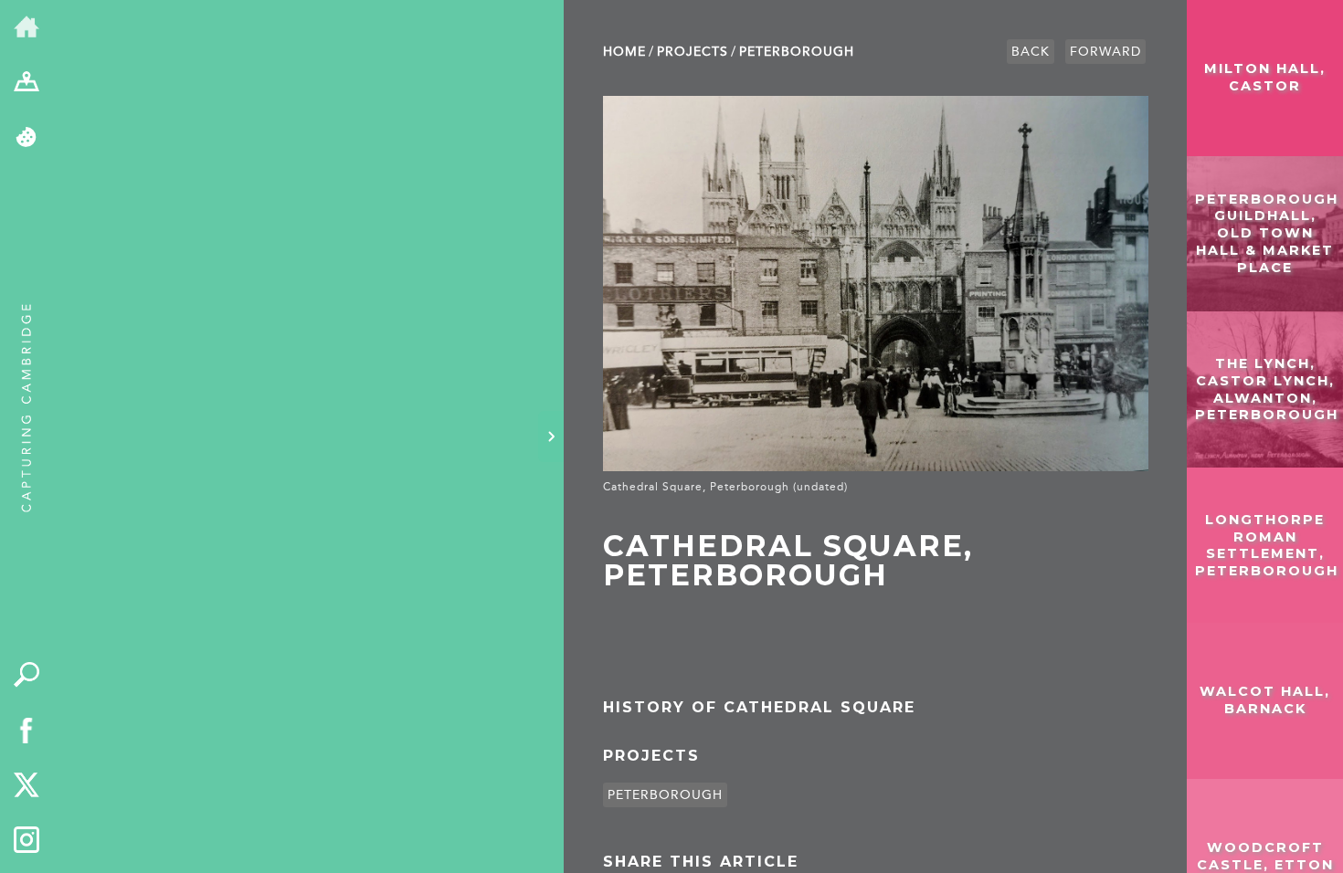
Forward (1105, 51)
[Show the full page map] (27, 83)
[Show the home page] (27, 28)
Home (624, 51)
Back (1030, 51)
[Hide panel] (551, 436)
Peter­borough (796, 51)
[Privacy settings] (27, 138)
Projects (692, 51)
